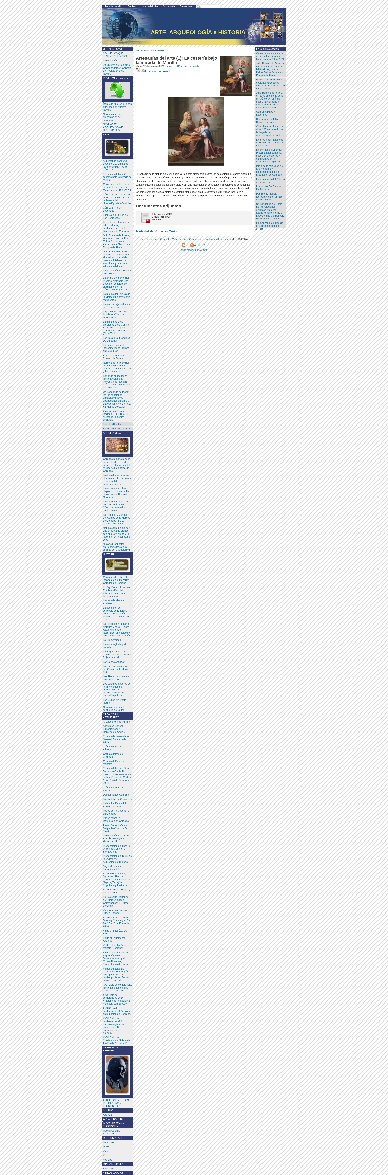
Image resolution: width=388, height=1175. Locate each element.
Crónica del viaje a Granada (113, 755)
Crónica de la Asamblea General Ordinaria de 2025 (116, 739)
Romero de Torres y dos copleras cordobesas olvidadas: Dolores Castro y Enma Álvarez (270, 84)
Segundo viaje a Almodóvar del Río (113, 868)
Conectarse (195, 239)
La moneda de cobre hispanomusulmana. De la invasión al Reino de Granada (116, 493)
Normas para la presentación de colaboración (112, 117)
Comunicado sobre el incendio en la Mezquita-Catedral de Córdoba (116, 580)
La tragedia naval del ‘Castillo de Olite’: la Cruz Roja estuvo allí (117, 654)
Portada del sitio (145, 50)
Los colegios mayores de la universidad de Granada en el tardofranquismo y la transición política (117, 689)
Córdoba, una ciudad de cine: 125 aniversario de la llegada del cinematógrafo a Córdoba (270, 131)
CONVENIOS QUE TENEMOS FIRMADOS (115, 55)
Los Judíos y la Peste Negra (114, 701)
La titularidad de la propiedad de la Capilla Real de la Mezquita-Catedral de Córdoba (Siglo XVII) (116, 327)
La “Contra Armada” (114, 662)
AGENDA (108, 1110)
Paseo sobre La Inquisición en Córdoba (116, 819)
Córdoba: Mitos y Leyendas (265, 113)
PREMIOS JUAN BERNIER (112, 1049)
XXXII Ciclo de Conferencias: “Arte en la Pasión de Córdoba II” (116, 1040)
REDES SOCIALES (113, 1138)
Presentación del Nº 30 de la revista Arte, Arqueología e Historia (117, 859)
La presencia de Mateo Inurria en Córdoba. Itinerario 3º (115, 314)
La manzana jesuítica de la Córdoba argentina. (269, 225)
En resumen (186, 6)
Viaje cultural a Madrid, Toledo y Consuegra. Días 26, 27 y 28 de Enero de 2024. (117, 922)
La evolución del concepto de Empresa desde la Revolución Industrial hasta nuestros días (116, 613)
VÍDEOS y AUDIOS (113, 1172)
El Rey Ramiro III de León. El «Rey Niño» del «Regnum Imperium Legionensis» (117, 592)
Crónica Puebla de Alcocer (113, 789)
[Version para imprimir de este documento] (143, 71)
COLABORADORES (114, 1119)
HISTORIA (108, 554)
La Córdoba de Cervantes (117, 799)
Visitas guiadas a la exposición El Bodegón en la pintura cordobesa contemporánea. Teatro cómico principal (116, 974)
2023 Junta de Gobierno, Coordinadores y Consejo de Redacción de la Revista (117, 69)
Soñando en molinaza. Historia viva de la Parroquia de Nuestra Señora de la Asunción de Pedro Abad (117, 382)
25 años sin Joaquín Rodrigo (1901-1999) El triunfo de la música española (116, 415)
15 (261, 229)
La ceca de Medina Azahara (113, 602)
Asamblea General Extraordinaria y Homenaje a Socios (114, 729)
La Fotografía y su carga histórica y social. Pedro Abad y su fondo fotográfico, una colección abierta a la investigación (117, 629)
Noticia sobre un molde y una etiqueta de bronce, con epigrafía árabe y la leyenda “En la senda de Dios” (116, 534)
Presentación (110, 60)
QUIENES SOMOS (113, 49)
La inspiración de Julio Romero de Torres (115, 805)
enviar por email (159, 71)
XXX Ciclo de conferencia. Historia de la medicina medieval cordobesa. (117, 987)
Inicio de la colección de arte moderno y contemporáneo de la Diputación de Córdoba (269, 170)
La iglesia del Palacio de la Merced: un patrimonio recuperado (270, 142)
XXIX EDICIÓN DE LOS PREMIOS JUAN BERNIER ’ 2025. (116, 1103)
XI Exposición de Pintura (116, 721)
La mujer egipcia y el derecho (114, 646)
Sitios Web (169, 6)
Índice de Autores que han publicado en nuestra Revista (117, 107)
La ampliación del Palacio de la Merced (270, 181)
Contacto (132, 6)
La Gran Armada (112, 640)
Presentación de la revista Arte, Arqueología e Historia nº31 (117, 838)
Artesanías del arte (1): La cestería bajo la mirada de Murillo (117, 177)
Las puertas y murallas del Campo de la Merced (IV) (116, 669)
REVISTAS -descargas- (116, 78)
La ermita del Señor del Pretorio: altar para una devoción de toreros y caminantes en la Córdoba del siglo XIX (269, 155)
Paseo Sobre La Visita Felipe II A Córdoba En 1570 (115, 828)
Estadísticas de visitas (216, 239)
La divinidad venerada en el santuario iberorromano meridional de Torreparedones (117, 480)
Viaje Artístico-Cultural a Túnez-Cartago (116, 912)
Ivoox (106, 1146)
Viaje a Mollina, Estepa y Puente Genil (116, 891)
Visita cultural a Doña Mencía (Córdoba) (115, 947)
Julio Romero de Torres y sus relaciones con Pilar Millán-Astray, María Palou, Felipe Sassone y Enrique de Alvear (270, 69)
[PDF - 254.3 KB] (144, 222)
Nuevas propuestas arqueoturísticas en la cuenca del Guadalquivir (116, 547)
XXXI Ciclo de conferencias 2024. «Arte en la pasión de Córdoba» (117, 1011)
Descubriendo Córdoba (116, 794)
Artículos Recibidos (113, 424)
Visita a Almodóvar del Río (115, 932)
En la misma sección (267, 49)
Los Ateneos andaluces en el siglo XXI (116, 678)
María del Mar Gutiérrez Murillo (184, 66)
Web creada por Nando (194, 250)
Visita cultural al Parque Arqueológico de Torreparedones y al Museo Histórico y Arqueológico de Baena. (116, 958)
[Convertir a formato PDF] (138, 71)
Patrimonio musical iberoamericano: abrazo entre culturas (269, 196)
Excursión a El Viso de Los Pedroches (115, 216)
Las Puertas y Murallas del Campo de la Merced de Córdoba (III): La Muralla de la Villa (116, 519)
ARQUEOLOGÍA (112, 433)
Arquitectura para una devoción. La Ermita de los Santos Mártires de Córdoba (115, 165)
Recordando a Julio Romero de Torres (267, 121)
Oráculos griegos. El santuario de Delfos (114, 709)
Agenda (107, 1114)
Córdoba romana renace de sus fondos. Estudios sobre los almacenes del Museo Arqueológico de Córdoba (116, 465)
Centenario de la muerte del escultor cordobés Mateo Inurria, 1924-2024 (270, 56)
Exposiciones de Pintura (116, 428)
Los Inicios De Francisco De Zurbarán (269, 188)
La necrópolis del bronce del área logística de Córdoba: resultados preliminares (116, 506)
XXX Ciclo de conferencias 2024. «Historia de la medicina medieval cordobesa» (116, 999)
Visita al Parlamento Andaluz (114, 939)
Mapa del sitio (150, 6)
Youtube (107, 1159)
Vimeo (106, 1151)
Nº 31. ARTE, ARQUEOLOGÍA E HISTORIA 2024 (113, 127)
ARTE (160, 50)
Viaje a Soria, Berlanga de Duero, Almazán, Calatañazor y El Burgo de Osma (116, 901)
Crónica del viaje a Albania (113, 748)
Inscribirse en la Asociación (111, 1132)
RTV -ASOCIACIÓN (113, 1164)
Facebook (108, 1142)
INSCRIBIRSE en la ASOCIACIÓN (114, 1125)
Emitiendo (108, 1168)
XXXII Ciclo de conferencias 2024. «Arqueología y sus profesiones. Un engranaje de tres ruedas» (113, 1026)
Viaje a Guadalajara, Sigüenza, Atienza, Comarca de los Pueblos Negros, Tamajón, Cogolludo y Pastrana (116, 879)
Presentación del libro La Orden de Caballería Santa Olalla (117, 849)
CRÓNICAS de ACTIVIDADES (111, 716)
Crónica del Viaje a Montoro (113, 763)
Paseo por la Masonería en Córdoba (116, 812)
